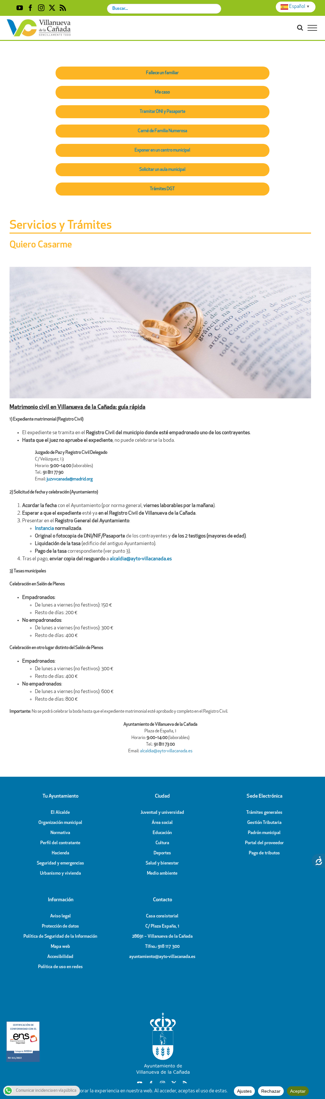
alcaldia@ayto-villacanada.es (166, 751)
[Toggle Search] (300, 27)
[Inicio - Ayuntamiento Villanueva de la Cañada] (162, 1014)
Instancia (44, 528)
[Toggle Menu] (312, 28)
